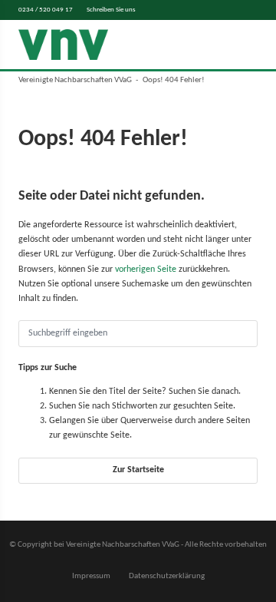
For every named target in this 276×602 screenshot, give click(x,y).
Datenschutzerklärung (167, 576)
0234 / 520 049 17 (45, 9)
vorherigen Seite (145, 269)
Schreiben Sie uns (111, 9)
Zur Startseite (138, 470)
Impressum (91, 576)
